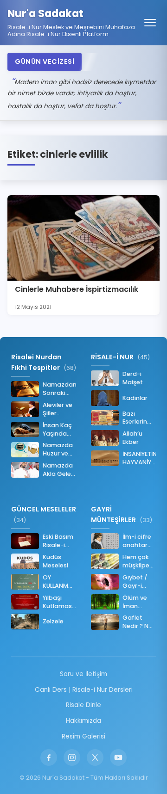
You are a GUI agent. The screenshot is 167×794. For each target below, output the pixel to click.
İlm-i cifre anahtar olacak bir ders (137, 541)
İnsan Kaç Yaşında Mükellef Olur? (57, 429)
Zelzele (53, 621)
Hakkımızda (83, 720)
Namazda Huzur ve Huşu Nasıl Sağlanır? (58, 449)
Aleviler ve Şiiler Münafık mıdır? (57, 409)
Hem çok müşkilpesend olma (139, 561)
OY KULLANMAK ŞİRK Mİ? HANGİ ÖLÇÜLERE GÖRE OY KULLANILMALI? (59, 581)
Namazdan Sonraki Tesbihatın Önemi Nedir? (59, 389)
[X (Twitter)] (95, 757)
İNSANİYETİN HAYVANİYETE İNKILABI (139, 458)
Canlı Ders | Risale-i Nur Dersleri (84, 689)
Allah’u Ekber (132, 438)
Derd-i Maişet (132, 378)
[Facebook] (48, 757)
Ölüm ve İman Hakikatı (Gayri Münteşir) (137, 602)
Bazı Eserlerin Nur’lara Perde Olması (134, 418)
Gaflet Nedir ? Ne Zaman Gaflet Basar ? (137, 622)
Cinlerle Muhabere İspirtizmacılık (76, 289)
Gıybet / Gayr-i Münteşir (135, 581)
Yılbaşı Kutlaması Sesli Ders (58, 602)
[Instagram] (72, 757)
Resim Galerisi (83, 736)
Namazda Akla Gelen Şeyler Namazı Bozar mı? (59, 470)
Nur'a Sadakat (45, 13)
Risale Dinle (83, 705)
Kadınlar (135, 398)
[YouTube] (118, 757)
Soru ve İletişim (83, 674)
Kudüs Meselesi (55, 561)
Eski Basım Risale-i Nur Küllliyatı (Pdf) (58, 541)
